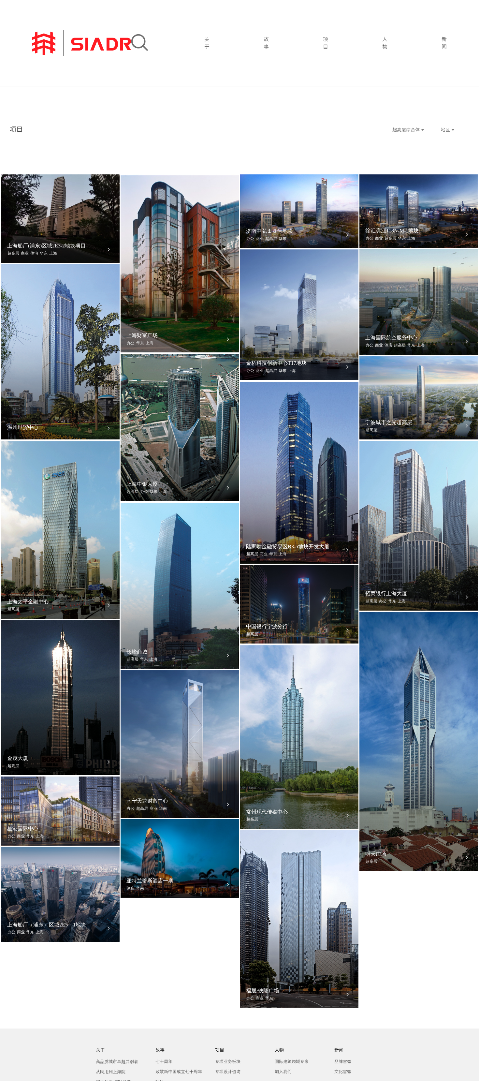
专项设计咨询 (227, 1071)
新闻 (444, 43)
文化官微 (342, 1071)
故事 (266, 43)
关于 (207, 43)
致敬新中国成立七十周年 (178, 1071)
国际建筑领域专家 (292, 1061)
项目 (325, 43)
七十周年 (163, 1061)
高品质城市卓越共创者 (117, 1061)
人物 (384, 43)
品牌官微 (342, 1061)
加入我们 (283, 1071)
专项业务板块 (227, 1061)
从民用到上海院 (110, 1071)
